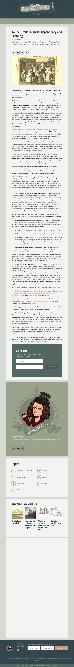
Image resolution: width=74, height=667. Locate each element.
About (50, 21)
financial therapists (50, 307)
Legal (44, 477)
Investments (21, 477)
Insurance (46, 471)
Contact (57, 21)
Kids (18, 490)
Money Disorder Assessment (41, 301)
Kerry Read (38, 440)
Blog (31, 21)
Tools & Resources (41, 21)
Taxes (44, 483)
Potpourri (25, 40)
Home (17, 21)
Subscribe (52, 367)
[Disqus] (37, 564)
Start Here (24, 21)
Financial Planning (24, 471)
